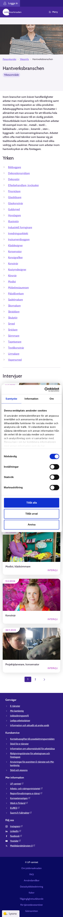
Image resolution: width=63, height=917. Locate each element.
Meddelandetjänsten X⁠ (21, 845)
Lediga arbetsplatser (20, 720)
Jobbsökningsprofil (19, 715)
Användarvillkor (31, 880)
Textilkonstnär (16, 347)
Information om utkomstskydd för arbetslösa (32, 748)
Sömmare (13, 335)
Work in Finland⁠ (17, 803)
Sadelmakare (15, 299)
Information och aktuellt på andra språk (29, 725)
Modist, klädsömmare (17, 566)
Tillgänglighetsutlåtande (31, 898)
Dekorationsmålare (19, 173)
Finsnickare (14, 191)
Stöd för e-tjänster (19, 743)
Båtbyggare (14, 167)
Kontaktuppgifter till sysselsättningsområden (32, 738)
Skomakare (14, 305)
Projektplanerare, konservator (22, 664)
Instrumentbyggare (19, 239)
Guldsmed (14, 209)
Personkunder (9, 59)
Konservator (15, 251)
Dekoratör (13, 179)
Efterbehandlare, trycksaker (23, 185)
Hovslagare (14, 215)
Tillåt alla (31, 502)
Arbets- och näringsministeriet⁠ (25, 788)
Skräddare (13, 311)
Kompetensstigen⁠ (19, 798)
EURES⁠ (13, 807)
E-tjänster (15, 705)
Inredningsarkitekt (18, 233)
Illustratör (13, 221)
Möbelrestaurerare (18, 287)
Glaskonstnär (15, 203)
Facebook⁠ (14, 835)
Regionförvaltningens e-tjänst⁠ (25, 793)
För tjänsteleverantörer (31, 904)
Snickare (12, 329)
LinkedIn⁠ (14, 831)
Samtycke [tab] (11, 398)
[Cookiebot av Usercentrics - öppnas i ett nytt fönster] (45, 389)
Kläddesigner (15, 245)
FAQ (31, 874)
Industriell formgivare (20, 227)
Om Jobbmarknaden (31, 868)
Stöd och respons (19, 770)
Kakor (31, 892)
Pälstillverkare (16, 293)
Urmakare (13, 353)
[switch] (54, 466)
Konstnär (13, 263)
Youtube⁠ (14, 840)
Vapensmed (15, 359)
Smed (11, 323)
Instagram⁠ (15, 826)
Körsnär (12, 275)
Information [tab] (31, 398)
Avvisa (31, 524)
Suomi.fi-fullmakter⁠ (19, 812)
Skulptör (12, 317)
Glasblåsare (14, 197)
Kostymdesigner (17, 269)
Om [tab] (52, 398)
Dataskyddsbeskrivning (31, 886)
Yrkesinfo (24, 59)
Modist (12, 281)
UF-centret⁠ (15, 783)
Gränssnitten (31, 910)
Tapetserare (14, 341)
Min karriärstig (17, 710)
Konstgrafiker (15, 257)
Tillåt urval (31, 513)
